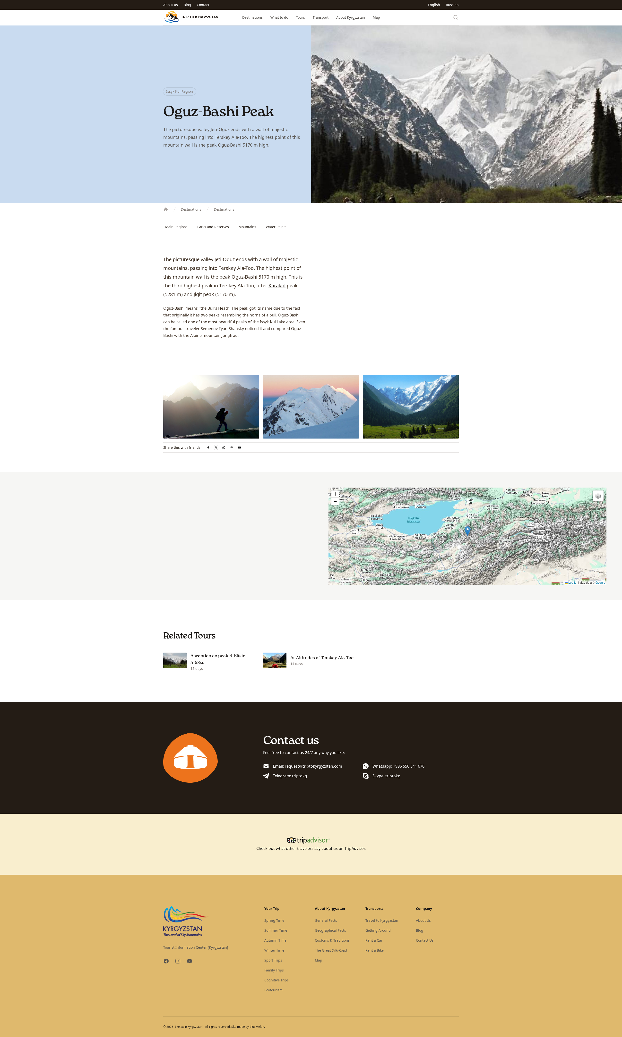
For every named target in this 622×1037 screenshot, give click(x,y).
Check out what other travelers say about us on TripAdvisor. (311, 848)
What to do (279, 17)
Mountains (247, 226)
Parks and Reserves (213, 226)
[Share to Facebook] (208, 447)
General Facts (326, 920)
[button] (468, 531)
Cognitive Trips (276, 980)
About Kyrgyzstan (350, 17)
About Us (423, 920)
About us (170, 4)
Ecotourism (273, 990)
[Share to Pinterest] (231, 447)
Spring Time (274, 920)
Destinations (252, 17)
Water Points (276, 226)
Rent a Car (373, 940)
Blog (187, 4)
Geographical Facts (330, 930)
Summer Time (275, 930)
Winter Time (274, 950)
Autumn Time (275, 940)
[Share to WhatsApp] (224, 447)
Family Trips (274, 970)
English (434, 4)
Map (376, 17)
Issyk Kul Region (179, 91)
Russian (452, 4)
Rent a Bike (374, 950)
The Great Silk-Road (331, 950)
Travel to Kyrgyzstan (381, 920)
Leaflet (572, 582)
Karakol (276, 285)
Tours (300, 17)
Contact (203, 4)
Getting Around (378, 930)
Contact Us (424, 940)
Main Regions (176, 226)
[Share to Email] (239, 447)
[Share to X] (216, 447)
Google (600, 582)
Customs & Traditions (332, 940)
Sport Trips (273, 960)
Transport (320, 17)
